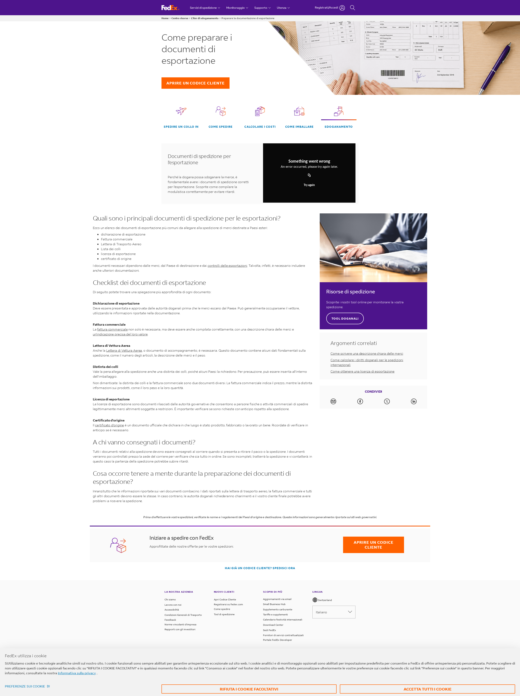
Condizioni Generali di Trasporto (183, 614)
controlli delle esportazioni (227, 265)
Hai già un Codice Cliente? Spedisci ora (260, 568)
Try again (309, 185)
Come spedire (221, 127)
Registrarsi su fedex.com (228, 604)
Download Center (273, 624)
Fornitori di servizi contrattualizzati (283, 635)
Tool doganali (345, 318)
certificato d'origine (109, 425)
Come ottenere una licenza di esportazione (362, 371)
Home (165, 18)
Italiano (321, 612)
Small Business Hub (274, 604)
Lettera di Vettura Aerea (124, 350)
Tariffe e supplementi (275, 614)
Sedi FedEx (269, 630)
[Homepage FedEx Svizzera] (174, 7)
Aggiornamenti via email (277, 599)
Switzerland (324, 600)
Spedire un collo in (181, 127)
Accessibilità (172, 609)
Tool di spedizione (224, 614)
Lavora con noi (173, 604)
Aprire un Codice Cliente (195, 82)
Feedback (170, 619)
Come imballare (299, 127)
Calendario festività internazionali (282, 619)
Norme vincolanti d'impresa (180, 624)
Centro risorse (179, 18)
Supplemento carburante (277, 609)
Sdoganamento (339, 127)
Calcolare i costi (260, 127)
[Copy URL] (309, 175)
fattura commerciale (112, 329)
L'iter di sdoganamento (205, 18)
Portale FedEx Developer (277, 639)
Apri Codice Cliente (225, 599)
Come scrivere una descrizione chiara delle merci (366, 353)
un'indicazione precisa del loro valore (120, 334)
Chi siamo (170, 599)
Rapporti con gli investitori (180, 629)
